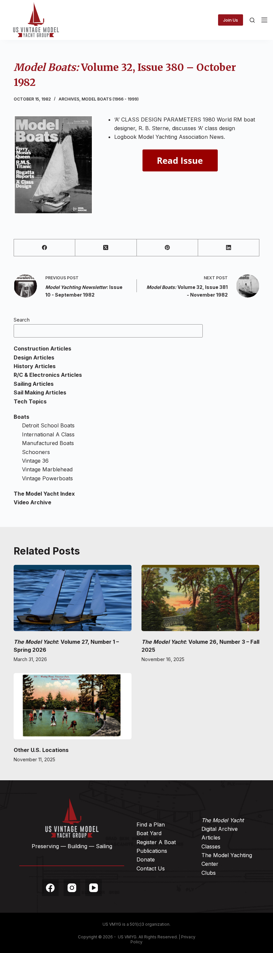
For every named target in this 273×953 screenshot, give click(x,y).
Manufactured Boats (48, 443)
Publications (151, 850)
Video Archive (32, 502)
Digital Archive (219, 829)
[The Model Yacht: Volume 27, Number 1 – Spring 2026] (73, 598)
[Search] (252, 20)
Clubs (208, 872)
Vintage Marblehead (47, 469)
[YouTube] (93, 887)
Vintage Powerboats (47, 478)
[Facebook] (44, 247)
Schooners (36, 452)
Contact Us (150, 868)
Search (22, 320)
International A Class (48, 434)
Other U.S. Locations (41, 750)
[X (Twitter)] (105, 247)
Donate (145, 859)
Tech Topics (30, 401)
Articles (210, 837)
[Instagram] (72, 887)
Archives (69, 99)
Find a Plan (150, 824)
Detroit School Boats (48, 425)
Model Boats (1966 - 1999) (110, 99)
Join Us (230, 20)
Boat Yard (148, 833)
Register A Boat (156, 842)
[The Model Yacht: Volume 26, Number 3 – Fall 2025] (200, 598)
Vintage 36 (35, 460)
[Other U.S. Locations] (73, 706)
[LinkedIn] (228, 247)
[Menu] (264, 20)
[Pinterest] (167, 247)
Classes (210, 846)
